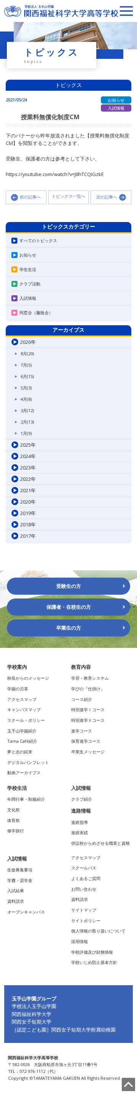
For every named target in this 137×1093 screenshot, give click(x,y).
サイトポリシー (85, 920)
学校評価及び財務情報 (92, 952)
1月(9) (26, 433)
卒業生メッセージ (88, 751)
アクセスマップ (22, 699)
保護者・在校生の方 (68, 606)
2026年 (28, 342)
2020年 (28, 501)
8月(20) (27, 353)
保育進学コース (85, 741)
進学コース (81, 731)
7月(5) (26, 365)
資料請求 (15, 901)
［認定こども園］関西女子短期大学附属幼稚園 (64, 1029)
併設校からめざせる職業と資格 (100, 843)
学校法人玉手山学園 (34, 1006)
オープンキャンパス (26, 912)
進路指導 (79, 822)
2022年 (28, 479)
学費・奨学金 (19, 880)
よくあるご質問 (85, 878)
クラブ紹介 (81, 799)
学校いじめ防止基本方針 (94, 962)
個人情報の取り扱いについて (98, 931)
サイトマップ (83, 910)
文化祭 (13, 810)
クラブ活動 (29, 284)
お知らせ (27, 255)
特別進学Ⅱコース (88, 720)
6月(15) (27, 376)
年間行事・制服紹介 (26, 799)
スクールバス (83, 868)
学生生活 (27, 269)
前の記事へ (30, 197)
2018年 (28, 524)
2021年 (28, 490)
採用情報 (79, 941)
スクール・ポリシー (26, 720)
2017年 (28, 535)
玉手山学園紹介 (22, 731)
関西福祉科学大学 (31, 1014)
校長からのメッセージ (28, 678)
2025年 (28, 444)
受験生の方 (68, 586)
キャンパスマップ (24, 709)
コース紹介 (81, 699)
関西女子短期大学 (31, 1021)
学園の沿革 (17, 688)
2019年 (28, 513)
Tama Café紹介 (22, 741)
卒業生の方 (68, 627)
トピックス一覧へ (68, 196)
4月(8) (26, 399)
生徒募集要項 (19, 870)
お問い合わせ (83, 889)
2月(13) (27, 422)
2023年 (28, 467)
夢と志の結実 (19, 751)
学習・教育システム (90, 678)
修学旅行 (15, 830)
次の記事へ (106, 197)
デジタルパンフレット (28, 762)
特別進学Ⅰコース (88, 709)
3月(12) (27, 410)
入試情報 (27, 298)
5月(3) (26, 388)
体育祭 (13, 820)
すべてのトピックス (38, 240)
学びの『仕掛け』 (88, 688)
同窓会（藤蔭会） (36, 312)
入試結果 (15, 890)
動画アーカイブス (24, 772)
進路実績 (79, 832)
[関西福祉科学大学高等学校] (61, 8)
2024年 (28, 456)
